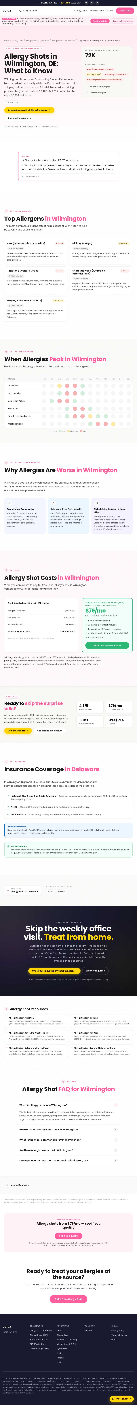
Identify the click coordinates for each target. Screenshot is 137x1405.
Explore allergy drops (123, 21)
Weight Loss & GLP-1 (66, 1344)
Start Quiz (125, 10)
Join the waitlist (100, 21)
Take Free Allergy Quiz (68, 1299)
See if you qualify (68, 1235)
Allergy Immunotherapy (41, 1330)
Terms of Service (119, 1335)
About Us (88, 1330)
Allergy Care (80, 10)
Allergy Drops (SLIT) (39, 1335)
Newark (61, 891)
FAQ (59, 1362)
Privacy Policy (117, 1330)
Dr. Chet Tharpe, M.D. (28, 127)
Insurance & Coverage (67, 1339)
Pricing (60, 1353)
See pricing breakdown (49, 730)
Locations (44, 40)
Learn (6, 40)
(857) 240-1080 (28, 10)
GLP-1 (110, 10)
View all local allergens (100, 86)
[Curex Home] (9, 11)
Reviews (60, 1357)
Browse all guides (95, 970)
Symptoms (62, 1348)
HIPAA (114, 1339)
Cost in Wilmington (98, 92)
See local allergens (18, 118)
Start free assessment (106, 645)
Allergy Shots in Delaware (63, 40)
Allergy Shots (32, 40)
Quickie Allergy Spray (39, 1348)
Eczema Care (97, 10)
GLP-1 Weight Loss (38, 1344)
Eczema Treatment (39, 1339)
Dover (50, 891)
